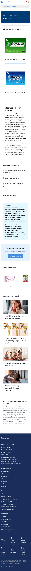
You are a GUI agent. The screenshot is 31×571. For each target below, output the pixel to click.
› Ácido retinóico (5, 474)
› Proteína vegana (6, 519)
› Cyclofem (4, 481)
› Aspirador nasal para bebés (9, 499)
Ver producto (15, 62)
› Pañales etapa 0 (6, 496)
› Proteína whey (5, 527)
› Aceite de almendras (7, 529)
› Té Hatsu (4, 521)
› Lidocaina (4, 484)
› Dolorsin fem (5, 471)
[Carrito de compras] (29, 2)
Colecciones (9, 15)
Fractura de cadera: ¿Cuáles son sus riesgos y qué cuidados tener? (15, 341)
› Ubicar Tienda (5, 447)
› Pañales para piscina (7, 504)
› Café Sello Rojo (6, 532)
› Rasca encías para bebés (8, 506)
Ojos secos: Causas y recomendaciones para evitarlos (12, 388)
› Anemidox (4, 486)
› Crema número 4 (6, 494)
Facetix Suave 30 (7, 286)
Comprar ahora (14, 256)
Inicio (4, 15)
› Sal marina (4, 524)
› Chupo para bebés (6, 501)
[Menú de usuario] (2, 2)
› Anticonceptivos (6, 479)
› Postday (4, 476)
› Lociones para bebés (7, 509)
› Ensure (3, 516)
